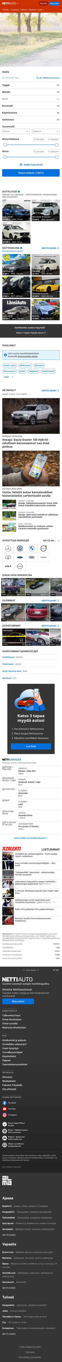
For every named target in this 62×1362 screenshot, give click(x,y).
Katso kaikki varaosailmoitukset (30, 838)
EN (57, 970)
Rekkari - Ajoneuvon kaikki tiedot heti (16, 1138)
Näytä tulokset (31, 172)
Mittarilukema (10, 139)
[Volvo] (43, 548)
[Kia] (8, 566)
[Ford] (20, 557)
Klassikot (39, 365)
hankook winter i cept (31, 782)
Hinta (5, 151)
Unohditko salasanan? (14, 1044)
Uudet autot (10, 365)
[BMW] (31, 548)
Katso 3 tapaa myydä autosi (30, 332)
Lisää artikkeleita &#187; (31, 423)
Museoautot (10, 371)
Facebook (12, 1102)
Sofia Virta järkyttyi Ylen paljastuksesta (31, 911)
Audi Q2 (46, 309)
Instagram (12, 1115)
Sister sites (18, 3)
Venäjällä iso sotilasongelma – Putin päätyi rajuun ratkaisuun (31, 856)
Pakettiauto (11, 664)
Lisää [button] (40, 9)
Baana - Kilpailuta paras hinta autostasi (18, 1131)
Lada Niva (13, 587)
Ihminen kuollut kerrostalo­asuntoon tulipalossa (31, 920)
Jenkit (22, 371)
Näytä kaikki (49, 248)
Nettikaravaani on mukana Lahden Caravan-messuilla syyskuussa (31, 527)
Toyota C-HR (16, 287)
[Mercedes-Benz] (8, 548)
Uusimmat (14, 9)
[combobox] (31, 92)
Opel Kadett (14, 637)
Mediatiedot (9, 1081)
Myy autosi (54, 3)
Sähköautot (25, 365)
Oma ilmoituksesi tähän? (12, 251)
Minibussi (9, 678)
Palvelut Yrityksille (12, 1085)
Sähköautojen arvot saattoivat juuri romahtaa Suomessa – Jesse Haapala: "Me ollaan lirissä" (31, 902)
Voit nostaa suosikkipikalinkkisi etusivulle (23, 355)
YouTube (12, 1109)
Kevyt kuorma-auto (14, 671)
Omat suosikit (10, 1023)
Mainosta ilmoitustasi (14, 1027)
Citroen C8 (38, 612)
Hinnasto (7, 1077)
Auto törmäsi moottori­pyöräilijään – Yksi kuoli (31, 865)
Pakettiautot (48, 371)
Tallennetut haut (11, 1015)
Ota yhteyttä (9, 1089)
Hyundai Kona (31, 815)
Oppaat (6, 1060)
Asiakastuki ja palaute (14, 1040)
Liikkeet (23, 9)
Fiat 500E (46, 264)
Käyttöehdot (9, 1056)
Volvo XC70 (16, 309)
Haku (6, 9)
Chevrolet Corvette (46, 287)
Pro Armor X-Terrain (31, 826)
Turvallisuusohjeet (12, 1052)
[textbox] (29, 92)
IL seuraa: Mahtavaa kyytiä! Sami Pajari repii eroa (31, 893)
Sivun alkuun (31, 970)
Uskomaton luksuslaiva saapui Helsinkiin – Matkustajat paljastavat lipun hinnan (31, 883)
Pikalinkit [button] (32, 9)
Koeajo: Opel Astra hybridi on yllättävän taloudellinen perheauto (31, 515)
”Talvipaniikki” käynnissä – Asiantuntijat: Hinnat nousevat (31, 874)
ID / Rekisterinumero (49, 78)
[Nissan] (20, 566)
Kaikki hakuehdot (33, 165)
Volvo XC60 (16, 233)
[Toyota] (8, 557)
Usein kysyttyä (10, 1048)
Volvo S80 (13, 612)
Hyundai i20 (16, 264)
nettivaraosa (12, 760)
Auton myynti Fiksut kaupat (16, 1124)
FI (54, 970)
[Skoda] (43, 557)
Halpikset (33, 371)
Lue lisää (31, 746)
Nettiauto (9, 3)
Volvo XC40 (16, 210)
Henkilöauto (12, 657)
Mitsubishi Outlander (46, 210)
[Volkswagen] (20, 548)
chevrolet (31, 793)
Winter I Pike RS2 (31, 771)
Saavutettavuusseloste (14, 1064)
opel (31, 804)
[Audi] (31, 557)
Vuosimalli (8, 126)
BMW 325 (38, 587)
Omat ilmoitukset (11, 1019)
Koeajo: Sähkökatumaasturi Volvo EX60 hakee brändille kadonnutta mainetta (31, 504)
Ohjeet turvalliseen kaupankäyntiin (16, 1145)
